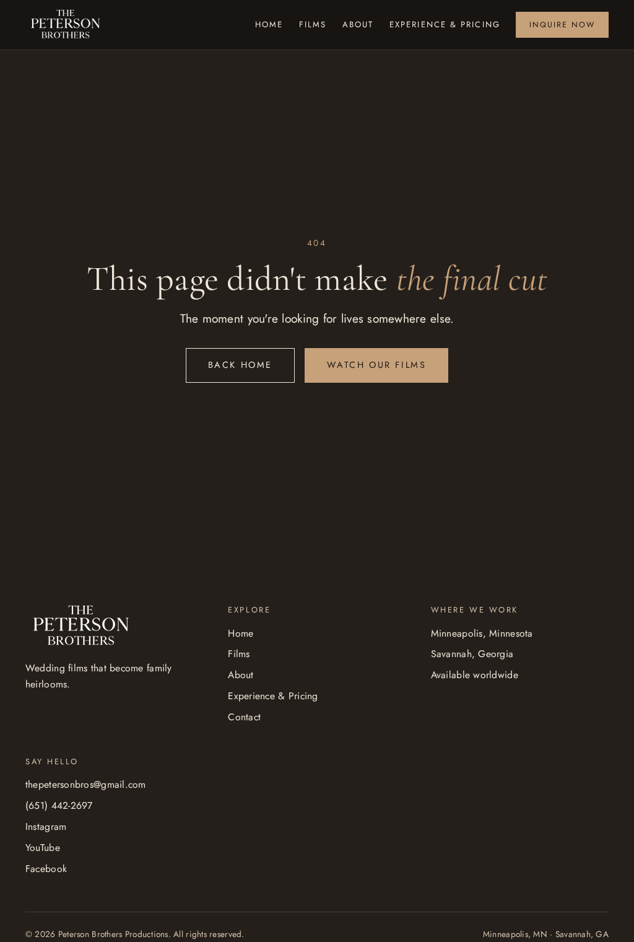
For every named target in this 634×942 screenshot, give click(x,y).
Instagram (45, 826)
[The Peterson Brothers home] (65, 25)
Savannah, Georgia (472, 654)
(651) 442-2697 (59, 805)
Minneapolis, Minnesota (482, 633)
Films (313, 24)
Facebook (46, 868)
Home (269, 24)
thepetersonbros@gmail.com (85, 784)
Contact (244, 717)
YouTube (42, 847)
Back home (240, 365)
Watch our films (376, 365)
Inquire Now (562, 24)
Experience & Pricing (444, 24)
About (358, 24)
